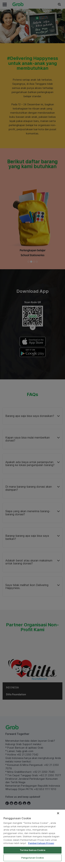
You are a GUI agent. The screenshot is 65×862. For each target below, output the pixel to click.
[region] (32, 836)
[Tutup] (58, 813)
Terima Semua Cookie (32, 850)
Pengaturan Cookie (32, 857)
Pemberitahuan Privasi (41, 843)
